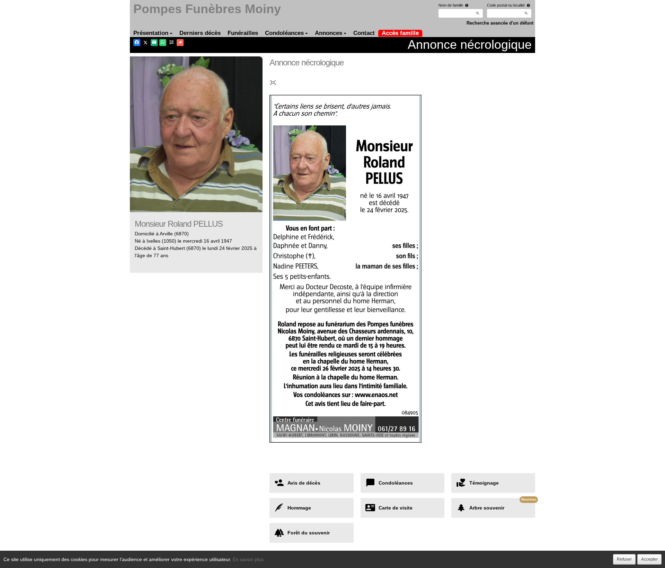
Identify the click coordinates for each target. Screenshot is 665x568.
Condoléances (284, 33)
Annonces (328, 33)
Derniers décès (200, 33)
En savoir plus (248, 559)
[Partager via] (180, 42)
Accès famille (400, 33)
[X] (145, 42)
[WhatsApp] (162, 42)
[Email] (154, 42)
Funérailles (243, 33)
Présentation (150, 33)
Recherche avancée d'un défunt (500, 23)
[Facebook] (136, 42)
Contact (364, 33)
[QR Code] (171, 42)
